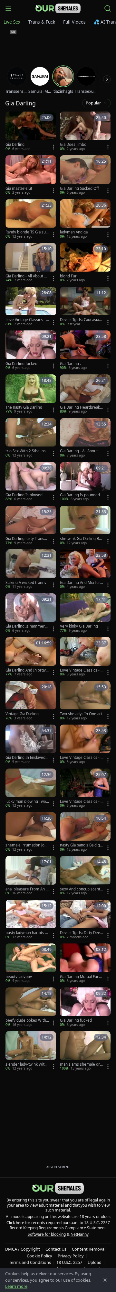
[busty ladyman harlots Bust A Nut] (30, 920)
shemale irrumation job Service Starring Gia (26, 845)
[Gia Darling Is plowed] (30, 482)
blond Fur (68, 276)
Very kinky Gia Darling (79, 626)
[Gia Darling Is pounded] (85, 482)
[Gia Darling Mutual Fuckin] (85, 963)
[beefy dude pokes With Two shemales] (30, 1007)
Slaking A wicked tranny (25, 583)
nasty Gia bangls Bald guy (81, 845)
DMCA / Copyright (22, 1249)
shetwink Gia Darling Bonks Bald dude (81, 539)
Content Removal (88, 1249)
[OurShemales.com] (58, 8)
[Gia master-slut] (30, 175)
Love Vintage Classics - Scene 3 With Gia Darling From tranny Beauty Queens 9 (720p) (81, 801)
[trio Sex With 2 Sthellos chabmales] (30, 438)
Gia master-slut (18, 188)
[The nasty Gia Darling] (30, 394)
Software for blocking (47, 1234)
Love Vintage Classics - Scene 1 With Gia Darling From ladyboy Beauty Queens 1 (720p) (81, 670)
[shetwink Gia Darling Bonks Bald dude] (85, 525)
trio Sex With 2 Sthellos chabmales (27, 451)
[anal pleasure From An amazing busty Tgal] (30, 876)
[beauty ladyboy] (30, 963)
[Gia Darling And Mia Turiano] (85, 569)
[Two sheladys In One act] (85, 701)
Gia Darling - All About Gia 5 (26, 276)
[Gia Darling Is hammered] (30, 613)
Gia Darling (14, 144)
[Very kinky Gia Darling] (85, 613)
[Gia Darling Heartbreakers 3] (85, 394)
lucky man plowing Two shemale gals (27, 801)
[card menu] (53, 147)
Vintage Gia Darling (22, 714)
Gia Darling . (70, 364)
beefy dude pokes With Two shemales (27, 1020)
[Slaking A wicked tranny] (30, 569)
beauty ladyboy (18, 977)
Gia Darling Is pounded (80, 495)
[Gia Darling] (30, 131)
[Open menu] (8, 8)
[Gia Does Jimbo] (85, 131)
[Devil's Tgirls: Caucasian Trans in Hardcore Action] (85, 307)
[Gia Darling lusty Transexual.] (30, 525)
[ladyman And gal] (85, 219)
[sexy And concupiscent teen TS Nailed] (85, 876)
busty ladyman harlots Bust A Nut (26, 933)
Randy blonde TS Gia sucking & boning (26, 232)
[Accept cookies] (105, 1280)
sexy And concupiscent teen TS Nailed (81, 889)
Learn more (16, 1286)
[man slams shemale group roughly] (85, 1051)
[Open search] (107, 8)
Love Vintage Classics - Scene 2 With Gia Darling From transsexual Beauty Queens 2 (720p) (27, 320)
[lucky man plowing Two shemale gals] (30, 788)
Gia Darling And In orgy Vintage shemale (27, 670)
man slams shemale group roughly (81, 1064)
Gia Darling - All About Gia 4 (81, 451)
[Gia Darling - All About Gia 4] (85, 438)
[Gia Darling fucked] (30, 350)
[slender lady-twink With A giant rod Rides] (30, 1051)
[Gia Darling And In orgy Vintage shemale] (30, 657)
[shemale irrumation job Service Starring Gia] (30, 832)
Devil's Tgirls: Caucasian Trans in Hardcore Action (81, 320)
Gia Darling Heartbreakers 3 (81, 407)
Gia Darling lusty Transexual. (26, 539)
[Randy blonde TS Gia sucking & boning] (30, 219)
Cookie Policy (39, 1256)
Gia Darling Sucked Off (79, 188)
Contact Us (55, 1249)
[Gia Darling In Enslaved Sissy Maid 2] (30, 744)
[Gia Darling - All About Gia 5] (30, 263)
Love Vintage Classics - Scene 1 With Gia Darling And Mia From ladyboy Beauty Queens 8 (81, 757)
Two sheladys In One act (81, 714)
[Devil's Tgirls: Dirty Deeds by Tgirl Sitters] (85, 920)
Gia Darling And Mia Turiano (81, 583)
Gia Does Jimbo (73, 144)
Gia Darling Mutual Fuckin (81, 977)
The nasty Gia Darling (23, 407)
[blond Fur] (85, 263)
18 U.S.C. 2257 (69, 1262)
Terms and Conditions (30, 1262)
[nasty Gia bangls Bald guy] (85, 832)
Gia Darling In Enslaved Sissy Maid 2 (26, 757)
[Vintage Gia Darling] (30, 701)
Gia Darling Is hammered (26, 626)
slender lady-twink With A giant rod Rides (26, 1064)
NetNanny (80, 1234)
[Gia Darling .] (85, 350)
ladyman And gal (74, 232)
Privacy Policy (71, 1256)
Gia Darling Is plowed (24, 495)
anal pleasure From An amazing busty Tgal (26, 889)
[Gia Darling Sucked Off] (85, 175)
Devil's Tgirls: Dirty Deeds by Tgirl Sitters (81, 933)
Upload (95, 1262)
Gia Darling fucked (21, 364)
